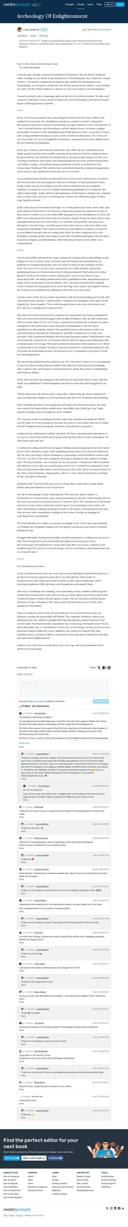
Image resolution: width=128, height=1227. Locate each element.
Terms (11, 1215)
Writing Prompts (108, 1180)
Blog (54, 1176)
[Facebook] (119, 1208)
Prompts (70, 4)
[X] (107, 1208)
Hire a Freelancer (11, 1176)
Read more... (25, 743)
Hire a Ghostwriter (12, 1190)
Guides (55, 1180)
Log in (120, 4)
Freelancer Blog (59, 1194)
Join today (10, 1158)
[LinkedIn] (115, 1208)
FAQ (5, 1215)
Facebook (54, 1158)
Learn (90, 4)
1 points (31, 754)
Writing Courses (59, 1183)
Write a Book (82, 1180)
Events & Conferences (62, 1187)
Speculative (22, 36)
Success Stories (35, 1190)
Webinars (56, 1190)
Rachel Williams (40, 901)
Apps (35, 5)
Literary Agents (108, 1183)
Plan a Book (82, 1183)
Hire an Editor (10, 1180)
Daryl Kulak (38, 807)
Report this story (25, 674)
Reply (21, 747)
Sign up (109, 4)
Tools (99, 4)
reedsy (17, 4)
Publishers (106, 1187)
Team (30, 1180)
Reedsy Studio (83, 1176)
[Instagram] (111, 1208)
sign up (32, 701)
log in (41, 701)
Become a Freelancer (38, 1187)
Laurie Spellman (42, 754)
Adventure (44, 36)
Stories (80, 4)
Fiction (33, 36)
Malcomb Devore (41, 838)
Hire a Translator (11, 1194)
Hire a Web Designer (13, 1197)
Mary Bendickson (41, 1051)
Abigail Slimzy (39, 1082)
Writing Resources (85, 1190)
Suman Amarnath (41, 869)
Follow (43, 30)
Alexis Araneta (40, 992)
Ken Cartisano (40, 713)
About (31, 1176)
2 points (29, 713)
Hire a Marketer (11, 1187)
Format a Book (83, 1187)
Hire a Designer (11, 1183)
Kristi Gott (38, 933)
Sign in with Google (32, 1158)
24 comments (103, 29)
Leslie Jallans (39, 964)
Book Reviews (107, 1176)
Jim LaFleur (39, 1023)
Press (30, 1183)
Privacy (19, 1215)
